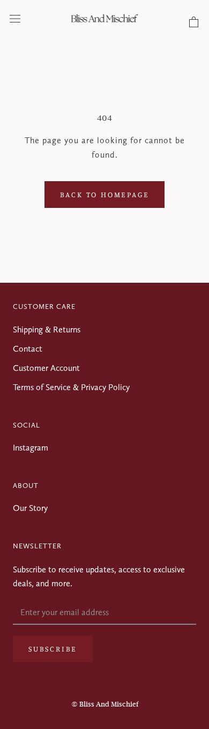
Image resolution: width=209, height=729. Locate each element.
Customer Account (46, 368)
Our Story (30, 508)
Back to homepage (105, 194)
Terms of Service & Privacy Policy (71, 387)
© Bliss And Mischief (104, 704)
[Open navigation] (15, 18)
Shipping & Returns (46, 329)
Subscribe (52, 648)
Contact (27, 349)
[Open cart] (193, 22)
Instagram (30, 448)
